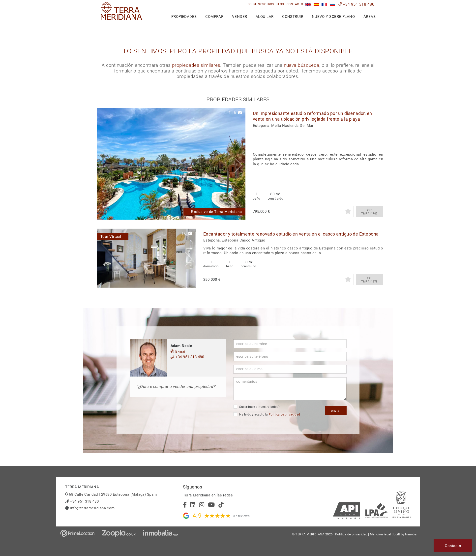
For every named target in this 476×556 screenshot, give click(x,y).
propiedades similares (196, 65)
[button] (239, 164)
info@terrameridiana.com (92, 508)
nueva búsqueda (301, 65)
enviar (336, 410)
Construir (292, 16)
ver (369, 211)
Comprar (214, 16)
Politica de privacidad (284, 414)
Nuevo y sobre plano (333, 16)
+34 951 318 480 (358, 4)
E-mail (180, 351)
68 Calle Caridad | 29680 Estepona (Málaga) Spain (113, 494)
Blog (280, 4)
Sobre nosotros (261, 4)
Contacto (295, 4)
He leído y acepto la (269, 414)
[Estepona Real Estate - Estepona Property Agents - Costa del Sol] (308, 4)
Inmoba (410, 534)
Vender (239, 16)
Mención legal (380, 534)
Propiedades (184, 16)
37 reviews (241, 516)
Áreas (369, 16)
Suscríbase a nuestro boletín (259, 407)
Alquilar (265, 16)
